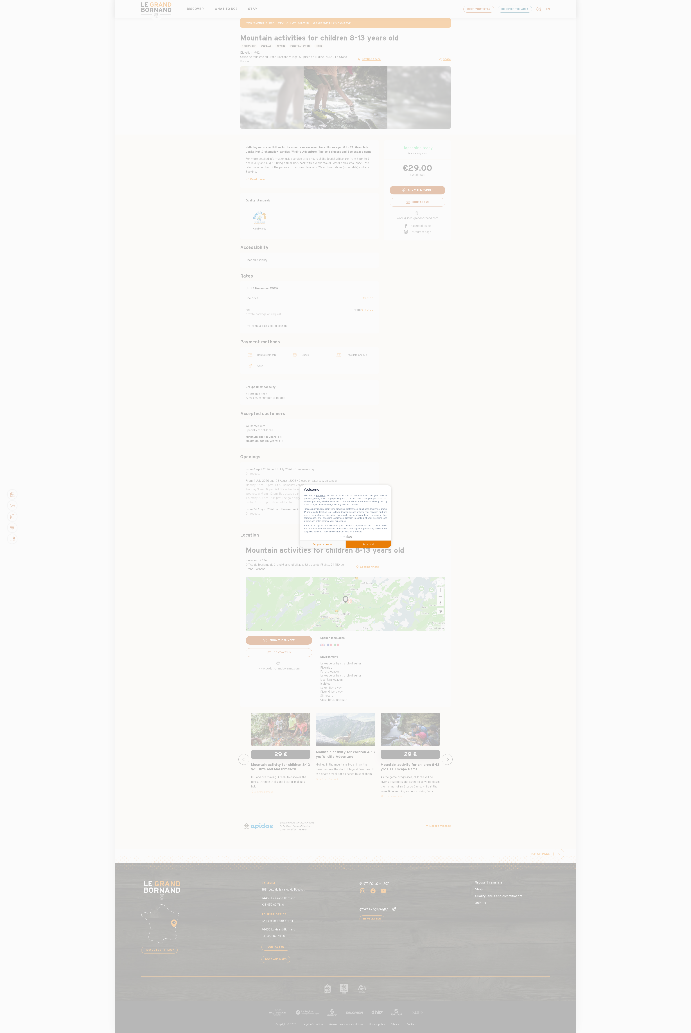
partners (320, 495)
